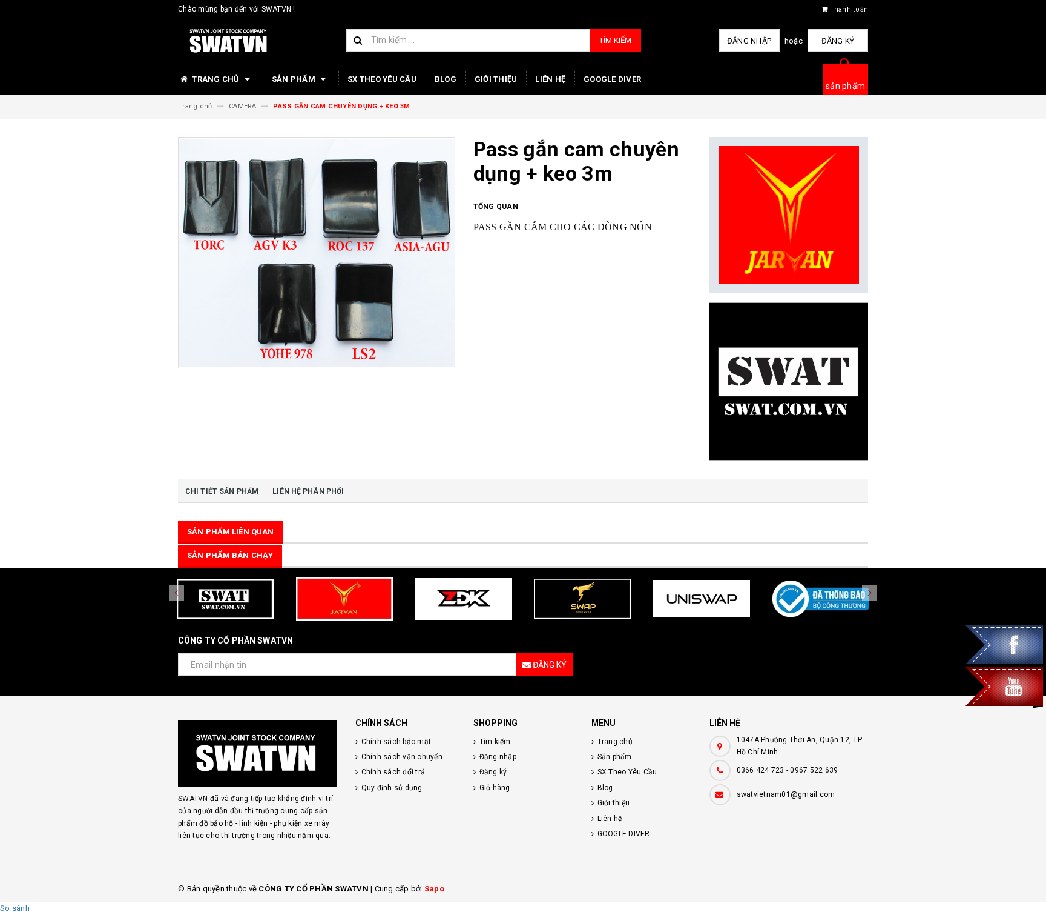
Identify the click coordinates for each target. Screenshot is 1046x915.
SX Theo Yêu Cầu (381, 79)
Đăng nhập (749, 40)
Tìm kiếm (615, 40)
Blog (445, 79)
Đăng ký (838, 40)
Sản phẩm (294, 79)
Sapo (434, 888)
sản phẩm (845, 86)
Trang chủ (216, 79)
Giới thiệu (496, 79)
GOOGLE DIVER (612, 79)
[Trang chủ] (257, 41)
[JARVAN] (789, 215)
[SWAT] (789, 381)
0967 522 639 (814, 770)
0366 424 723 (760, 770)
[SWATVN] (257, 753)
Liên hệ (550, 79)
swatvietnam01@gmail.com (786, 794)
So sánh (15, 908)
